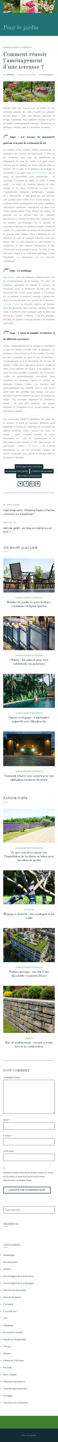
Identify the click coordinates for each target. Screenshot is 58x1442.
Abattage (9, 1255)
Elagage (29, 909)
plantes (11, 277)
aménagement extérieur (29, 466)
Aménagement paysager (29, 848)
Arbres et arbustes (14, 1290)
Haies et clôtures (13, 1360)
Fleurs (7, 1346)
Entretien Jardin (13, 1332)
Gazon (7, 1353)
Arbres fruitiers (12, 1297)
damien (10, 74)
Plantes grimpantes (15, 1388)
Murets (29, 1038)
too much (33, 446)
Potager (8, 1395)
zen (52, 188)
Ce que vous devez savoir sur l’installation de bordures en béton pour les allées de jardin (29, 856)
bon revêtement (39, 172)
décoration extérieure (29, 475)
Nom (6, 1120)
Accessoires (10, 1262)
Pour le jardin (21, 28)
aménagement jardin (17, 471)
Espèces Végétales (14, 1339)
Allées (7, 1269)
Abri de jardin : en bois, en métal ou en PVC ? (27, 530)
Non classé (10, 1374)
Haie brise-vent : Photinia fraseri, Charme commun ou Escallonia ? (29, 512)
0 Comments (46, 74)
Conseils (8, 1304)
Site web (8, 1151)
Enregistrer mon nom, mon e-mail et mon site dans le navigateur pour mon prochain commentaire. (28, 1177)
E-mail (7, 1135)
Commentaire (12, 1077)
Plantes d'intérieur (14, 1381)
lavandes (7, 304)
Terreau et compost (15, 1402)
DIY (5, 1318)
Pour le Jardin (29, 1435)
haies (16, 304)
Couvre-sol (9, 1311)
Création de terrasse (41, 471)
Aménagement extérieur (17, 47)
